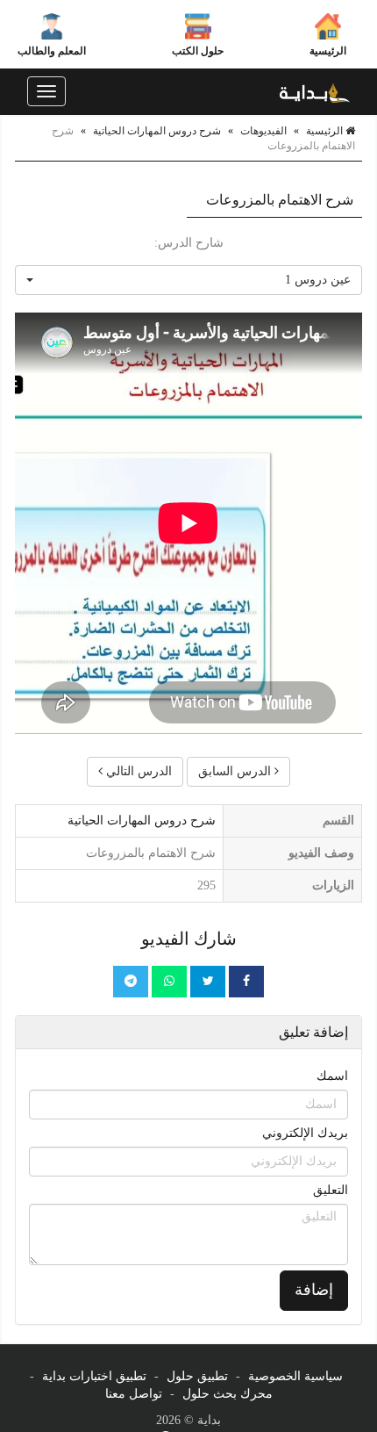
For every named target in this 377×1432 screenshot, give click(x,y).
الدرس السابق (236, 771)
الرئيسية (327, 51)
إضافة (314, 1290)
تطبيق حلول (197, 1376)
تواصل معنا (133, 1393)
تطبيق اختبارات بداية (94, 1376)
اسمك (332, 1076)
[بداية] (315, 91)
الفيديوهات (263, 131)
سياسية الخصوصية (295, 1376)
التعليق (330, 1190)
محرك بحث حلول (227, 1393)
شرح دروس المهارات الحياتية (157, 131)
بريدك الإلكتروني (305, 1133)
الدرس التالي (137, 771)
